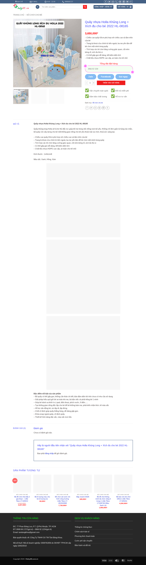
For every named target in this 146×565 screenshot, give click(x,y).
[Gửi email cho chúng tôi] (113, 1)
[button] (37, 7)
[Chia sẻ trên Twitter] (91, 108)
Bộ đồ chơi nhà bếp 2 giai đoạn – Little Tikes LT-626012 (22, 499)
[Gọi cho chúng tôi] (116, 1)
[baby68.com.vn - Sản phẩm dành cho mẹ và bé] (22, 6)
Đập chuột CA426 (82, 497)
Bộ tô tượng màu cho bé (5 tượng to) (42, 498)
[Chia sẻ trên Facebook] (87, 108)
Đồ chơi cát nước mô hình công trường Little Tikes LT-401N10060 (62, 500)
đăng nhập (49, 453)
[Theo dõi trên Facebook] (105, 1)
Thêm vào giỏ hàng (111, 83)
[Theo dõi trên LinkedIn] (123, 1)
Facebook (106, 76)
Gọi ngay (123, 76)
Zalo (90, 76)
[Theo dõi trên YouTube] (127, 1)
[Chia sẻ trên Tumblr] (108, 108)
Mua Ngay (22, 476)
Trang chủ (18, 15)
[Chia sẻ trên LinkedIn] (103, 108)
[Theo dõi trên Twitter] (109, 1)
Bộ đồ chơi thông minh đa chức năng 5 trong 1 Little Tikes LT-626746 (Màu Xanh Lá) (103, 501)
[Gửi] (85, 7)
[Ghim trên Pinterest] (99, 108)
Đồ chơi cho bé (34, 15)
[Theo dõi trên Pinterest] (120, 1)
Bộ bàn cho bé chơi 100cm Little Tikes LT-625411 (123, 499)
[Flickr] (131, 1)
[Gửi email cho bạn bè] (95, 108)
